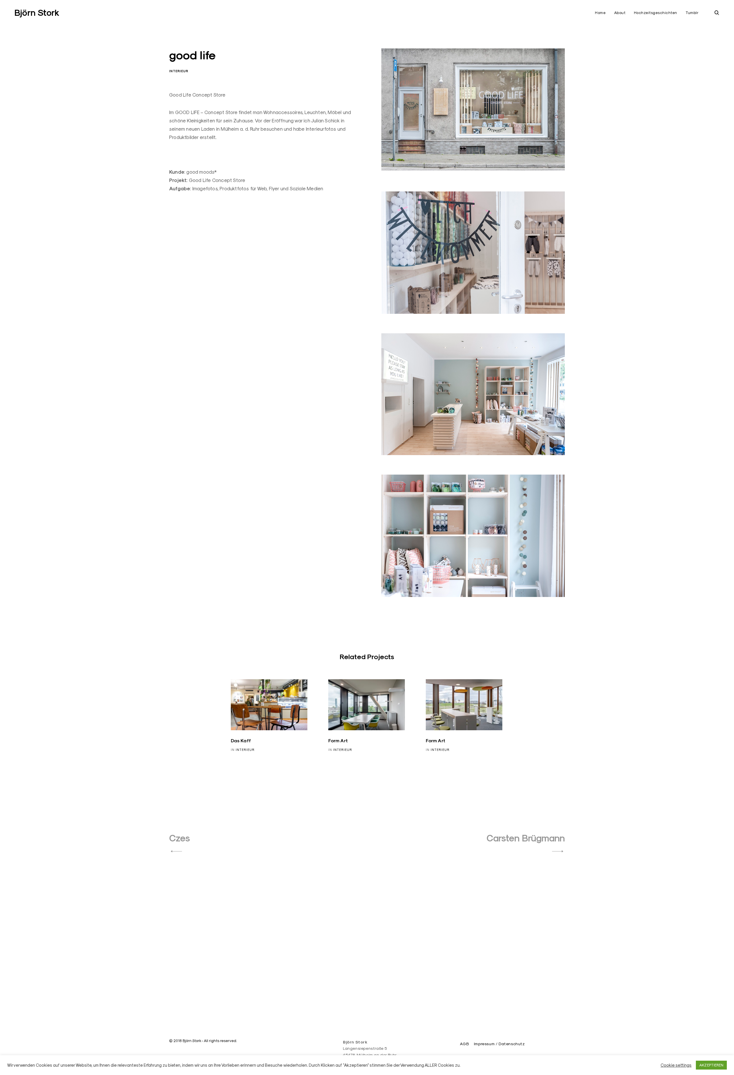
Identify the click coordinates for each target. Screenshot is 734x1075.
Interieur (178, 71)
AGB (464, 1043)
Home (600, 12)
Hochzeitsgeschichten (655, 12)
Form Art (338, 741)
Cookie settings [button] (676, 1065)
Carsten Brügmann (526, 838)
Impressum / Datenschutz (499, 1043)
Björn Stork (36, 12)
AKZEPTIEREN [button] (711, 1065)
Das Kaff (241, 741)
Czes (179, 838)
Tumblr (692, 12)
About (620, 12)
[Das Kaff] (269, 704)
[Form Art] (366, 704)
